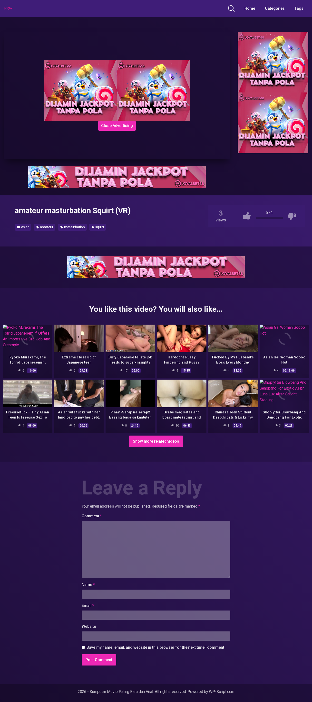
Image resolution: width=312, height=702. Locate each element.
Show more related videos (156, 441)
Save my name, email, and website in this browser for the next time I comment (155, 647)
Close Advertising (117, 125)
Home (249, 8)
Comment (92, 516)
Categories (275, 8)
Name (88, 584)
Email (88, 605)
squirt (99, 227)
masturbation (74, 227)
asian (24, 227)
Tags (298, 8)
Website (89, 626)
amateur (46, 227)
